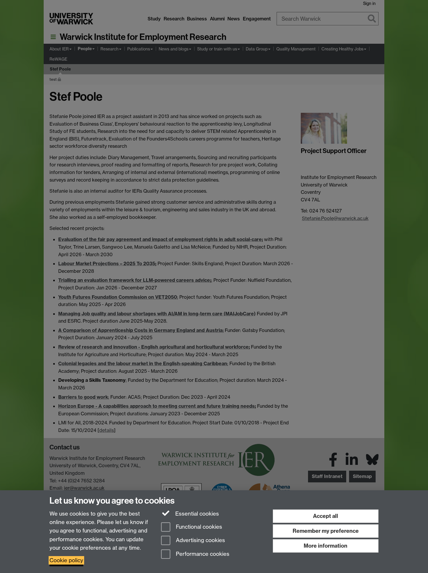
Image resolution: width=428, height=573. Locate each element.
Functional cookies (198, 526)
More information (325, 545)
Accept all (325, 516)
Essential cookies (196, 513)
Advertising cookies (199, 540)
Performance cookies (201, 554)
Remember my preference (326, 531)
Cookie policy (66, 560)
